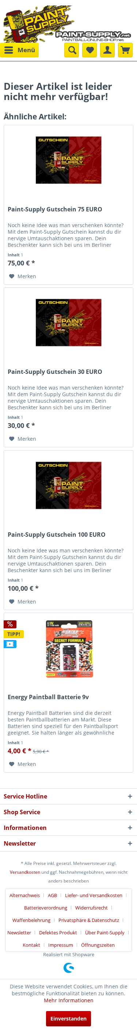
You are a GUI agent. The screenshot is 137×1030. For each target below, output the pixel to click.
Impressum (60, 945)
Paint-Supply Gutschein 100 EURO (57, 535)
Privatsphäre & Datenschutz (88, 920)
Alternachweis (24, 895)
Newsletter (19, 932)
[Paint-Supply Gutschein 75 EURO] (68, 162)
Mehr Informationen (69, 1000)
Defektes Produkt (58, 932)
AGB (52, 895)
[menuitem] (19, 50)
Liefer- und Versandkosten (93, 895)
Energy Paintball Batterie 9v (48, 697)
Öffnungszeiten (98, 945)
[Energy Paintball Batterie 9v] (68, 649)
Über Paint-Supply (105, 932)
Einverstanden (68, 1018)
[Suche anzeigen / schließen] (71, 50)
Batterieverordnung (45, 907)
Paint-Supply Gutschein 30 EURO (55, 372)
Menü (26, 50)
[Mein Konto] (107, 50)
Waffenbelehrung (31, 920)
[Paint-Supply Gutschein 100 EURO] (68, 487)
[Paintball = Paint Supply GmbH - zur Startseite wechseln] (68, 23)
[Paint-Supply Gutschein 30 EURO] (68, 324)
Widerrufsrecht (91, 907)
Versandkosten (25, 872)
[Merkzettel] (89, 50)
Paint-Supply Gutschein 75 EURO (55, 209)
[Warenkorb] (125, 50)
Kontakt (31, 945)
